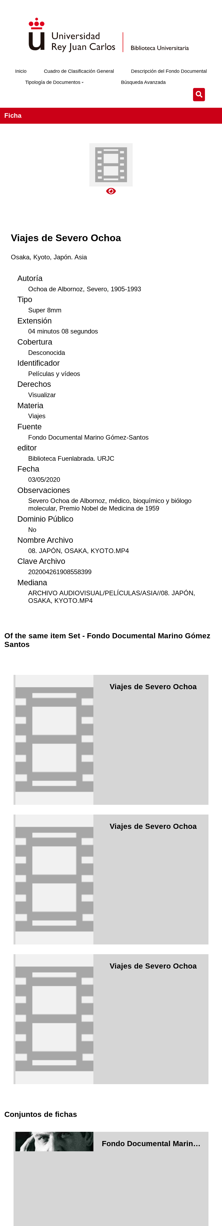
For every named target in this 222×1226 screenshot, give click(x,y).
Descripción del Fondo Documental (169, 71)
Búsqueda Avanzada (143, 82)
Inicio (21, 71)
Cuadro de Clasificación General (79, 71)
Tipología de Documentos (52, 82)
